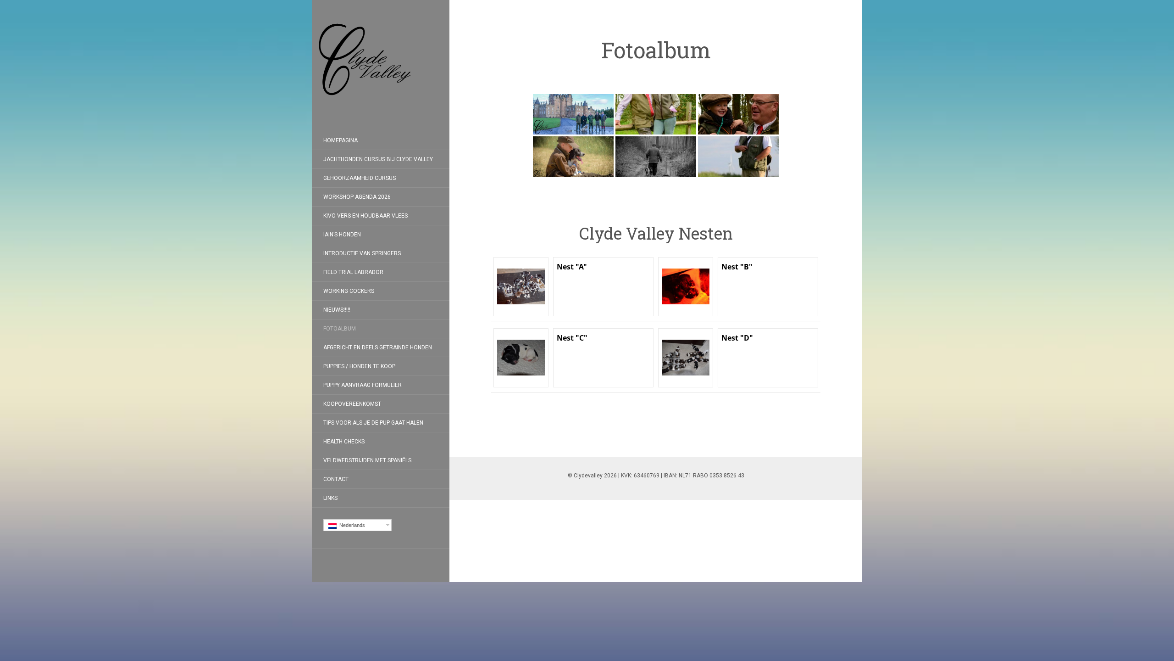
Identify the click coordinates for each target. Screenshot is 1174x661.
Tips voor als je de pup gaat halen (373, 423)
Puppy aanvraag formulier (362, 385)
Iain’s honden (342, 234)
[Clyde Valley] (380, 65)
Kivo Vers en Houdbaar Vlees (365, 216)
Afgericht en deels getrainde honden (377, 347)
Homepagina (340, 140)
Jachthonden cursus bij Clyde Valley (378, 159)
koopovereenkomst (352, 404)
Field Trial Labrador (353, 272)
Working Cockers (348, 291)
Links (330, 498)
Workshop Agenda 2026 (357, 197)
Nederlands (351, 525)
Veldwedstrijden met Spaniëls (367, 460)
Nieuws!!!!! (336, 310)
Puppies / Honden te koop (359, 366)
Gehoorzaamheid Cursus (359, 178)
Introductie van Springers (362, 253)
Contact (336, 479)
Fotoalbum (339, 328)
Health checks (344, 441)
